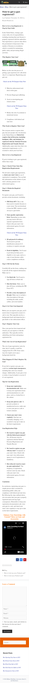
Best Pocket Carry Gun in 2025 (11, 661)
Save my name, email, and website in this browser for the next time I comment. (14, 624)
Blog (6, 7)
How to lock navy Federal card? (13, 576)
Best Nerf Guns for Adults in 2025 (12, 667)
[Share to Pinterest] (24, 560)
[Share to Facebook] (17, 560)
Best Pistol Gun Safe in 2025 (10, 664)
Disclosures (15, 680)
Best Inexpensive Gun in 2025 (11, 671)
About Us (24, 679)
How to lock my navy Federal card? (14, 573)
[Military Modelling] (5, 2)
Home (2, 7)
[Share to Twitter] (21, 560)
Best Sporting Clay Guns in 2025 (11, 657)
